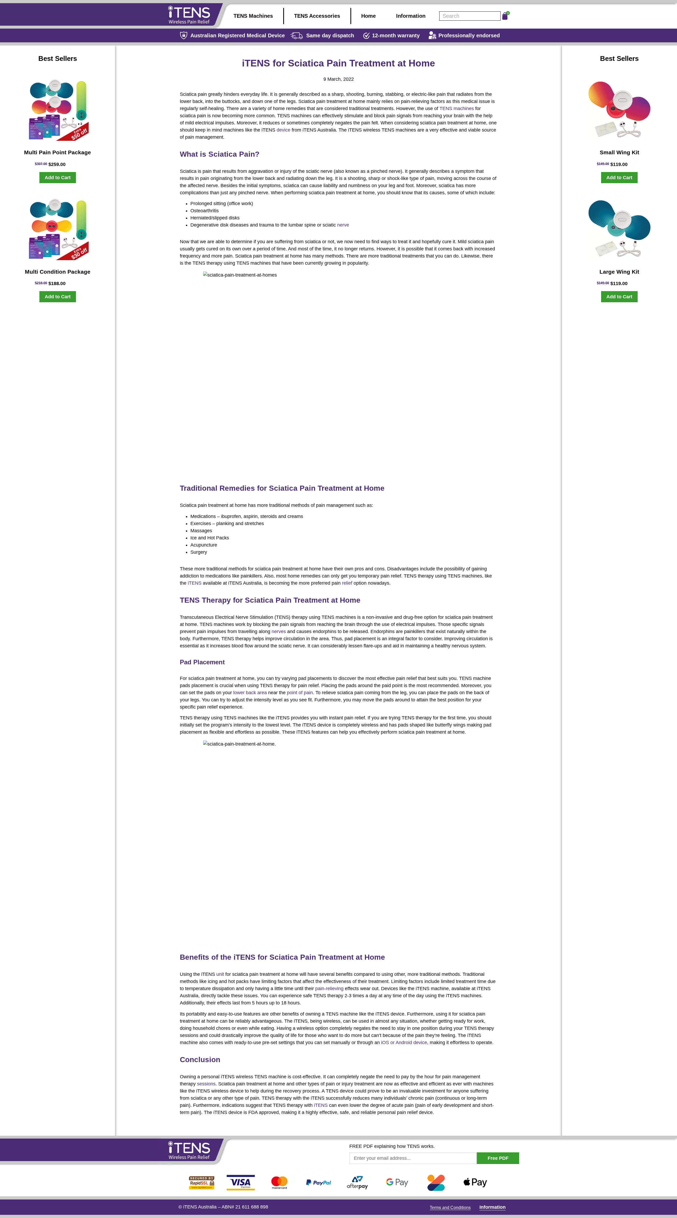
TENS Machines (253, 16)
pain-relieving (329, 988)
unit (220, 974)
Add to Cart (58, 177)
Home (368, 16)
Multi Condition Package (57, 272)
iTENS (195, 583)
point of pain (300, 692)
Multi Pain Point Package (57, 152)
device (283, 130)
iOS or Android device (404, 1042)
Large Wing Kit (619, 272)
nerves (279, 631)
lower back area (250, 692)
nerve (343, 225)
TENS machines (457, 108)
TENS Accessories (317, 16)
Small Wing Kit (619, 152)
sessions (206, 1083)
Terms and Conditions (450, 1207)
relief (347, 583)
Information (411, 16)
